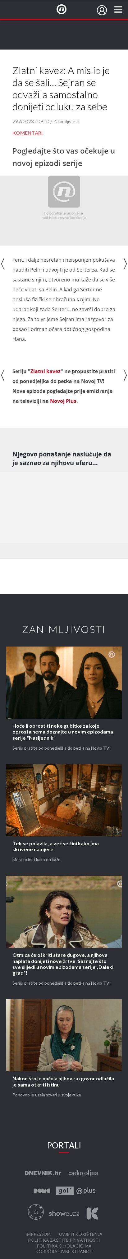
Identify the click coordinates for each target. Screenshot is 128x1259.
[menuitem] (101, 10)
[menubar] (101, 10)
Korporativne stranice (64, 1251)
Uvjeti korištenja (81, 1234)
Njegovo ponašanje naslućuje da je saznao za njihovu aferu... (61, 458)
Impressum (38, 1234)
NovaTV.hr (65, 9)
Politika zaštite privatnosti (64, 1240)
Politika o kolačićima (64, 1246)
